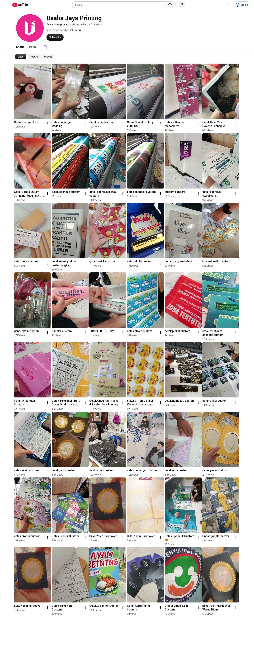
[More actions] (47, 123)
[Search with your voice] (181, 4)
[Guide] (6, 5)
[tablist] (127, 47)
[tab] (20, 47)
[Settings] (228, 5)
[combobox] (119, 5)
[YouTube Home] (20, 5)
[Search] (170, 4)
